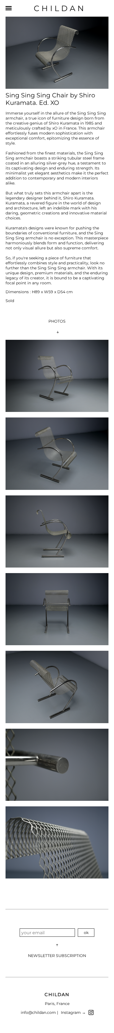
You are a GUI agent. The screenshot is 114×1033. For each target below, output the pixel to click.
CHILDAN (60, 8)
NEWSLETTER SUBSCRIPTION (57, 955)
